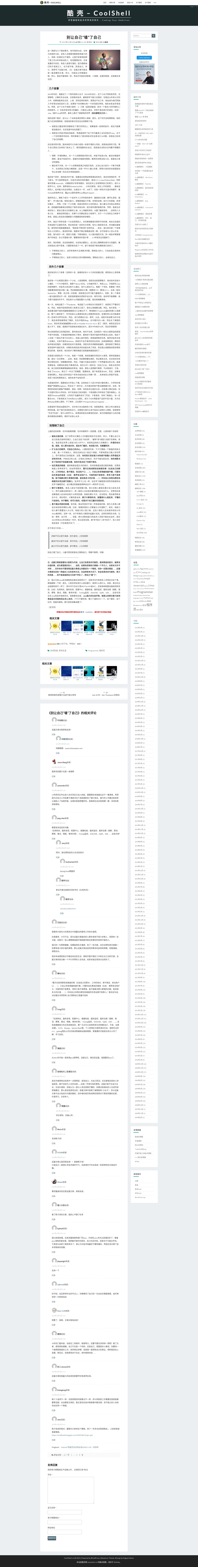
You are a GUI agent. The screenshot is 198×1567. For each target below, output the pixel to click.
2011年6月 (138, 990)
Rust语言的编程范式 (142, 239)
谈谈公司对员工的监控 (78, 633)
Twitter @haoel (144, 58)
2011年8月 (138, 982)
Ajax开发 (140, 496)
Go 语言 (139, 508)
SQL (134, 601)
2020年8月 (138, 681)
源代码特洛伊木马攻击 (143, 163)
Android (151, 569)
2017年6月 (138, 768)
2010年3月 (138, 1052)
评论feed (138, 1193)
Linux (151, 585)
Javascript (138, 585)
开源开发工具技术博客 (143, 1153)
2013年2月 (138, 908)
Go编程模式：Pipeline (143, 184)
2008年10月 (139, 1105)
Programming (137, 595)
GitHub (117, 1562)
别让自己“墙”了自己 (142, 369)
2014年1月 (138, 866)
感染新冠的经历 (140, 121)
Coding (144, 572)
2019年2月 (138, 735)
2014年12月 (139, 825)
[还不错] (53, 644)
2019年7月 (138, 714)
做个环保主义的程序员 (143, 303)
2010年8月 (138, 1031)
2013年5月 (138, 895)
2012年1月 (138, 961)
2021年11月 (139, 665)
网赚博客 (65, 739)
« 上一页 (66, 1455)
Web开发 (140, 533)
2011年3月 (138, 1002)
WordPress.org (140, 1197)
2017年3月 (138, 776)
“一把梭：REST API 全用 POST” (66, 633)
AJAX (138, 569)
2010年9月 (138, 1027)
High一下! (194, 6)
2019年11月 (139, 706)
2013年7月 (138, 887)
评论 (50, 1475)
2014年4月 (138, 854)
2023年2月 (138, 632)
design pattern (143, 576)
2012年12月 (139, 916)
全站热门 (137, 269)
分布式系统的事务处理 (143, 353)
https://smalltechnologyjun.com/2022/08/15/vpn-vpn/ (72, 1435)
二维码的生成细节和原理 (144, 311)
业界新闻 (138, 431)
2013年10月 (139, 879)
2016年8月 (138, 801)
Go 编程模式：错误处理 (143, 214)
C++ (138, 572)
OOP (138, 588)
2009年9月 (138, 1076)
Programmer (93, 650)
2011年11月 (139, 969)
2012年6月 (138, 940)
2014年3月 (138, 858)
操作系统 (138, 451)
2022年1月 (138, 656)
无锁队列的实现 (140, 365)
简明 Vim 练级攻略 (141, 284)
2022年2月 (138, 652)
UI (138, 601)
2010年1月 (138, 1060)
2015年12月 (139, 809)
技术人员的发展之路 (142, 327)
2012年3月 (138, 953)
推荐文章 (112, 3)
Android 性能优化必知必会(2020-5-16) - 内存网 (79, 1447)
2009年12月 (139, 1064)
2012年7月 (138, 936)
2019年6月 (138, 718)
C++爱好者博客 (140, 1157)
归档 (135, 621)
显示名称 (52, 1508)
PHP (135, 592)
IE (139, 582)
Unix (142, 601)
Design (136, 575)
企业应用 (138, 435)
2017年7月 (138, 763)
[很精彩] (55, 644)
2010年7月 (138, 1035)
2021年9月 (138, 669)
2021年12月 (139, 661)
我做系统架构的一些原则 (144, 159)
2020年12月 (139, 677)
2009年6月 (138, 1089)
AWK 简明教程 (140, 298)
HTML (136, 582)
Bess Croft (61, 1311)
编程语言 (138, 488)
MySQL (134, 588)
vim (145, 601)
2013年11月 (139, 875)
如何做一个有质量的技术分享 (89, 633)
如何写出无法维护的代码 (144, 388)
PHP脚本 (140, 516)
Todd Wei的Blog (140, 1149)
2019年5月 (138, 722)
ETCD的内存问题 (141, 140)
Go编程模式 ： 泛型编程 (143, 167)
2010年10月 (139, 1023)
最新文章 (137, 97)
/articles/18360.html (68, 908)
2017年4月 (138, 772)
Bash (134, 572)
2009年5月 (138, 1093)
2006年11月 (139, 1113)
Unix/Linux (140, 455)
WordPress (95, 1558)
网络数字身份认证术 (142, 154)
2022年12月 (139, 636)
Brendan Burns (91, 323)
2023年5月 (138, 628)
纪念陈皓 (144, 53)
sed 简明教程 (139, 315)
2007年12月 (139, 1109)
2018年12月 (139, 739)
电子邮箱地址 (54, 1518)
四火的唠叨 (139, 1145)
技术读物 (138, 447)
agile (135, 569)
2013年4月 (138, 899)
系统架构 (138, 480)
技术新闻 (138, 439)
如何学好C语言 (140, 319)
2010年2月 (138, 1056)
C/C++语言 (140, 500)
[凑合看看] (52, 644)
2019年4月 (138, 726)
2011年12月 (139, 965)
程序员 (102, 650)
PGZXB (60, 1152)
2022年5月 (138, 648)
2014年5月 (138, 850)
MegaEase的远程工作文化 (112, 633)
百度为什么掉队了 (141, 224)
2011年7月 (138, 986)
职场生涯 (62, 650)
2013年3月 (138, 903)
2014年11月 (139, 829)
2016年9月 (138, 796)
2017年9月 (138, 755)
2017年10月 (139, 751)
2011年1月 (138, 1010)
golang (141, 579)
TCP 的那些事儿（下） (143, 357)
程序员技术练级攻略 (142, 276)
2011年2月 (138, 1006)
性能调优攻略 (140, 377)
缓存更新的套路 (140, 348)
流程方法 (138, 472)
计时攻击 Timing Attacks (144, 235)
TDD (137, 601)
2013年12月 (139, 870)
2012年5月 (138, 945)
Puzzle (141, 598)
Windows (140, 459)
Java (142, 581)
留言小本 (130, 3)
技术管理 (138, 443)
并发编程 (138, 1141)
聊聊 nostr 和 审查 (141, 117)
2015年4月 (138, 821)
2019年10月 (139, 710)
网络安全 (138, 538)
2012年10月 (139, 924)
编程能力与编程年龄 (142, 307)
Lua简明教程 (139, 373)
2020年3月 (138, 693)
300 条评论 (87, 42)
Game (135, 578)
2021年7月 (138, 673)
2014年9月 (138, 837)
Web (149, 601)
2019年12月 (139, 702)
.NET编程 (140, 492)
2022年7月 (138, 644)
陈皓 (79, 42)
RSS (155, 3)
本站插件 (121, 3)
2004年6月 (138, 1117)
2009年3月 (138, 1101)
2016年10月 (139, 792)
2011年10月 (139, 973)
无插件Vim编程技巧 (142, 411)
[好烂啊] (48, 644)
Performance (149, 588)
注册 (136, 1181)
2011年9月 (138, 977)
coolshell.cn (92, 1562)
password (141, 588)
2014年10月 (139, 833)
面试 (141, 610)
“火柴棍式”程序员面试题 (144, 280)
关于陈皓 (148, 3)
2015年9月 (138, 813)
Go (138, 578)
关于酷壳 (139, 3)
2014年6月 (138, 846)
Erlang (139, 504)
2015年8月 (138, 817)
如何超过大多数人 (141, 323)
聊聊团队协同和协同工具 (55, 633)
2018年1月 (138, 747)
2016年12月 (139, 788)
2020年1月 (138, 698)
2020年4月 (138, 689)
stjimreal (60, 1284)
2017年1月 (138, 784)
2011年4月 (138, 998)
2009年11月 (139, 1068)
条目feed (138, 1189)
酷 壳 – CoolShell (52, 2)
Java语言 (140, 512)
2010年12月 (139, 1015)
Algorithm (144, 569)
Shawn (59, 1182)
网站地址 (51, 1528)
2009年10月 (139, 1072)
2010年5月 (138, 1043)
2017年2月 (138, 780)
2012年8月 (138, 932)
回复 (53, 734)
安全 (144, 605)
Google (147, 578)
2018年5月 (138, 743)
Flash (153, 576)
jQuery (146, 586)
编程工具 (138, 484)
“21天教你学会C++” (142, 361)
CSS (148, 572)
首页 (104, 3)
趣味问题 (138, 546)
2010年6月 (138, 1039)
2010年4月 (138, 1047)
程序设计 (138, 476)
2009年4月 (138, 1097)
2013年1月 (138, 912)
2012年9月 (138, 928)
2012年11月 (139, 920)
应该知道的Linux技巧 (142, 344)
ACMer (137, 1161)
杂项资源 (54, 650)
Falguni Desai (128, 1558)
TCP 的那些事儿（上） (143, 294)
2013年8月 (138, 883)
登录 (136, 1185)
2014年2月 (138, 862)
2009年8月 (138, 1080)
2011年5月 (138, 994)
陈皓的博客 (139, 1137)
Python (139, 520)
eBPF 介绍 (138, 125)
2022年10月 (139, 640)
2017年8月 (138, 759)
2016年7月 (138, 805)
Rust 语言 (140, 529)
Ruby (138, 524)
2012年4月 (138, 949)
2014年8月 (138, 842)
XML (141, 605)
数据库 (137, 464)
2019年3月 (138, 730)
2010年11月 (139, 1019)
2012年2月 (138, 957)
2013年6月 (138, 891)
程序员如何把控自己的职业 (100, 633)
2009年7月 (138, 1084)
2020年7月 (138, 685)
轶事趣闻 (138, 550)
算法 (138, 610)
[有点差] (50, 644)
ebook (149, 576)
